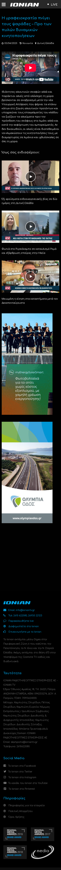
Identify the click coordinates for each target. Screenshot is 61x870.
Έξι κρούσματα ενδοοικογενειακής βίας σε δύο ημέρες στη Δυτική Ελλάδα (29, 201)
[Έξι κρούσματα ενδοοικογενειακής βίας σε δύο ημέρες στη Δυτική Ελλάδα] (30, 176)
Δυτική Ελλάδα (45, 43)
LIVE (54, 4)
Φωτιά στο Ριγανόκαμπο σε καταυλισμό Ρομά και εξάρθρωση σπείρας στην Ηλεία (29, 251)
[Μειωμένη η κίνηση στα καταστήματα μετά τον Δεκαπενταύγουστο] (30, 276)
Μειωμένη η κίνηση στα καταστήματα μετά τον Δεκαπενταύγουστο (30, 301)
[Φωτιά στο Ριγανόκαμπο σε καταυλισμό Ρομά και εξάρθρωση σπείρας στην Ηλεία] (30, 226)
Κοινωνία (28, 43)
